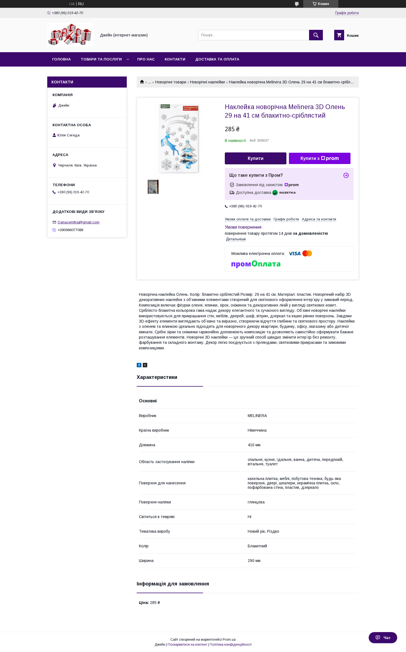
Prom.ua (229, 640)
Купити (255, 158)
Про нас (146, 59)
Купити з (310, 158)
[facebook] (139, 366)
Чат (387, 637)
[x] (145, 366)
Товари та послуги (101, 59)
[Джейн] (70, 45)
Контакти (175, 59)
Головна (61, 59)
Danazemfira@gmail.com (78, 222)
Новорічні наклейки (207, 82)
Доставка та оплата (217, 59)
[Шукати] (316, 35)
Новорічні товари (170, 82)
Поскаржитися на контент (187, 644)
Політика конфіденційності (231, 644)
